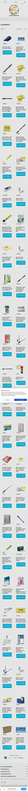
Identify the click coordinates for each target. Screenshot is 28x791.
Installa (23, 789)
